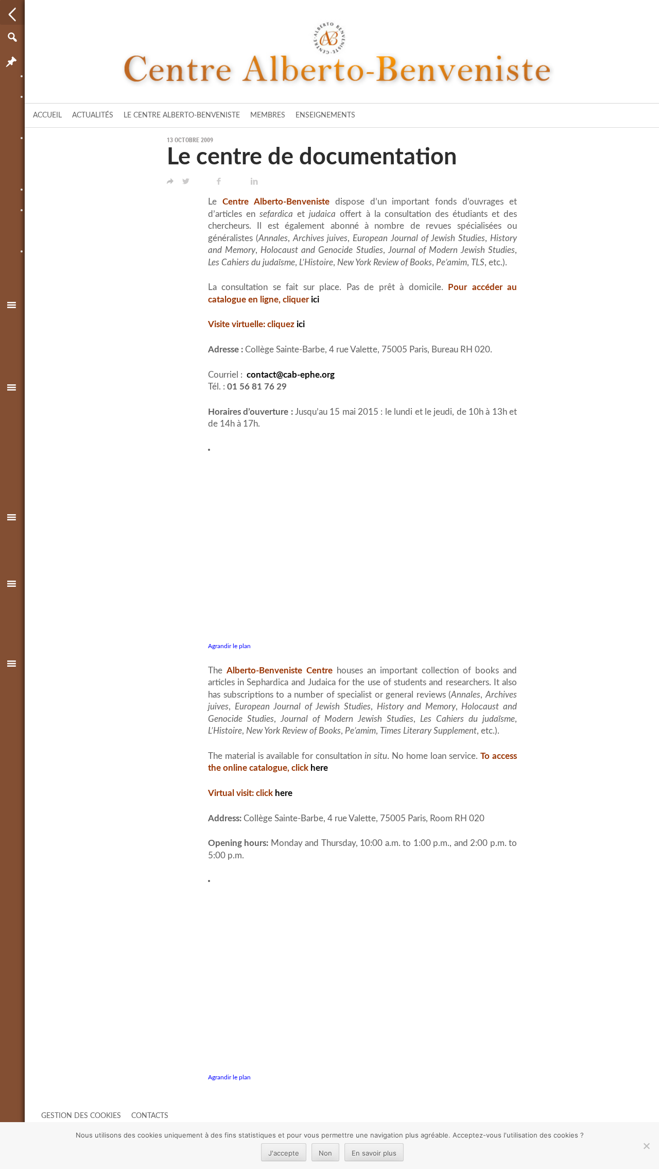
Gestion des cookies (81, 1116)
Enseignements (325, 115)
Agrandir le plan (229, 646)
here (319, 768)
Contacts (149, 1116)
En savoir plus (374, 1153)
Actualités (92, 115)
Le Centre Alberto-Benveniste (182, 115)
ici (315, 300)
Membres (267, 115)
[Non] (646, 1146)
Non (325, 1153)
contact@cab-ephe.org (291, 375)
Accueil (47, 115)
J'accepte (283, 1153)
